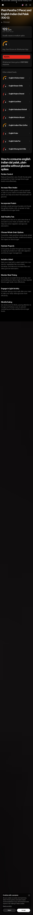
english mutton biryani (15, 118)
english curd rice (13, 102)
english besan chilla (14, 86)
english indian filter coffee (16, 125)
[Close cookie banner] (29, 895)
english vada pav (13, 141)
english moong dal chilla (15, 149)
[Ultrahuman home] (2, 5)
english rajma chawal (14, 94)
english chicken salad (14, 78)
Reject (9, 910)
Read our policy (7, 906)
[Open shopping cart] (26, 5)
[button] (30, 5)
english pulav (11, 133)
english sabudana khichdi (16, 110)
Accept (24, 910)
